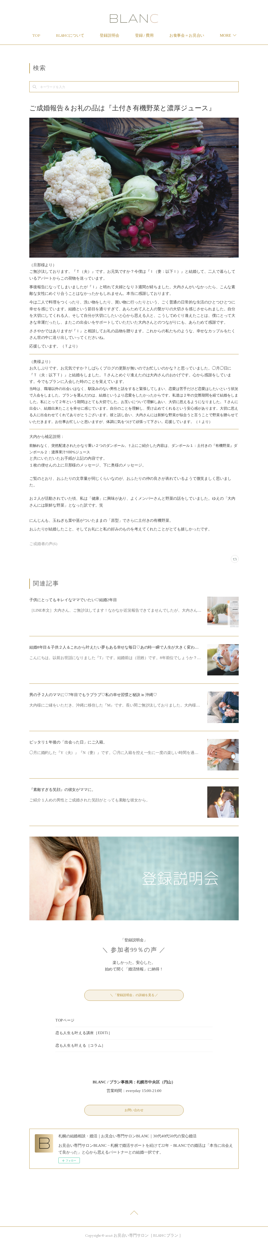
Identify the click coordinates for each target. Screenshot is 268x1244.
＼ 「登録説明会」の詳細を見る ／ (134, 995)
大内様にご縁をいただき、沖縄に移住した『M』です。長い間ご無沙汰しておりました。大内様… (114, 705)
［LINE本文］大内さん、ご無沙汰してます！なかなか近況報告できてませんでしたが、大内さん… (115, 610)
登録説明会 (109, 35)
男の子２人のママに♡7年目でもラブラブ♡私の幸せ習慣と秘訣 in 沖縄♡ (93, 695)
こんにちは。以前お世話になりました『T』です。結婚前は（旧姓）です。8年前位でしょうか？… (115, 658)
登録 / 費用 (144, 35)
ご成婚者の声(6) (43, 544)
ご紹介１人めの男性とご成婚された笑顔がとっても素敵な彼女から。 (89, 800)
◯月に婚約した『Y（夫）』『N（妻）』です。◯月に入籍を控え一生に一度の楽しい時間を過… (113, 753)
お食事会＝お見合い (186, 35)
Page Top (134, 1214)
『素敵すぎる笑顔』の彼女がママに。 (62, 789)
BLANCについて (70, 35)
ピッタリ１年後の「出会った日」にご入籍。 (68, 742)
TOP (36, 35)
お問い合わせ (134, 1110)
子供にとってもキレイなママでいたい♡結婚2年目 (73, 600)
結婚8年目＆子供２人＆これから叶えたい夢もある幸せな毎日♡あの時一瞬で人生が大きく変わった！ (117, 647)
